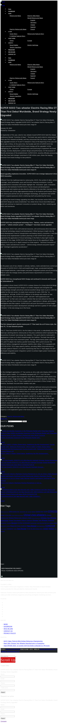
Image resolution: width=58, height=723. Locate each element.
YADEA (51, 528)
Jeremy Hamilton (15, 47)
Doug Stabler (14, 45)
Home (9, 9)
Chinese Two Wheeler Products (43, 520)
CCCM (46, 511)
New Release (31, 526)
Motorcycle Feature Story (35, 34)
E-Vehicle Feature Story (17, 36)
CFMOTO (52, 511)
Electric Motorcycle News (18, 29)
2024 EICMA (22, 511)
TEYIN (28, 529)
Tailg (15, 529)
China (11, 40)
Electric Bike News (33, 16)
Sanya (2, 529)
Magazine (13, 526)
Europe (29, 40)
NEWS (6, 624)
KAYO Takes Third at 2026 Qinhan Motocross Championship (23, 641)
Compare (3, 721)
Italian (32, 25)
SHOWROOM (11, 11)
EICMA (20, 523)
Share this (4, 419)
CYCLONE (9, 523)
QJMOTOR (50, 525)
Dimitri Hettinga (32, 45)
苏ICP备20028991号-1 (47, 649)
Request (3, 692)
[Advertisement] (29, 548)
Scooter (5, 529)
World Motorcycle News (35, 18)
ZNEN (55, 529)
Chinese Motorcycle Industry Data (19, 518)
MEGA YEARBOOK (22, 526)
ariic (26, 511)
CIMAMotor (3, 523)
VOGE (45, 528)
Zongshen (3, 531)
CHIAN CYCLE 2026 (6, 515)
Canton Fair (39, 512)
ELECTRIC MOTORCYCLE (43, 523)
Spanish (33, 27)
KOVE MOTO (3, 526)
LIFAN (8, 526)
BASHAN (29, 511)
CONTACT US (11, 54)
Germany (33, 22)
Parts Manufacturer (41, 526)
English (32, 20)
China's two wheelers (35, 515)
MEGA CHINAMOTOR (13, 649)
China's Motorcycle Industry (17, 515)
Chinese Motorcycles (36, 518)
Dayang (14, 523)
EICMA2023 (26, 523)
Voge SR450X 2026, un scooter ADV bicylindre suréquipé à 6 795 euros (27, 646)
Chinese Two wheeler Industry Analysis (20, 520)
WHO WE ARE (11, 52)
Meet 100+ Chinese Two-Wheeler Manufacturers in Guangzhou (24, 643)
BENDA (33, 512)
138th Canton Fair (4, 511)
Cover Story (13, 34)
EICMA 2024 (33, 523)
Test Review (21, 528)
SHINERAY (10, 529)
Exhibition (51, 523)
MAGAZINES (11, 50)
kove (55, 523)
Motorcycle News (15, 16)
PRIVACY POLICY (10, 633)
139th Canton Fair (14, 512)
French (32, 29)
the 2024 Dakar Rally (37, 529)
